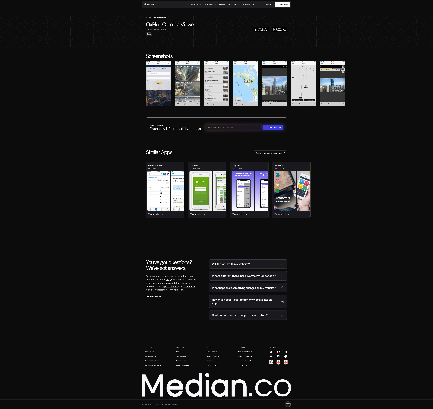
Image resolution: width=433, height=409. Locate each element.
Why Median (181, 356)
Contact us (242, 365)
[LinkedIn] (278, 356)
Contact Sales (282, 4)
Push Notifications (152, 361)
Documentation (172, 282)
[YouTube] (271, 356)
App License (212, 361)
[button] (196, 4)
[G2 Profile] (285, 356)
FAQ (168, 279)
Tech (149, 34)
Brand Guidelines (182, 365)
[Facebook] (285, 351)
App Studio (149, 352)
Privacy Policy (212, 365)
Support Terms (213, 356)
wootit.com (279, 168)
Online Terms (212, 352)
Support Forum (170, 286)
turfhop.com (195, 168)
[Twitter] (271, 351)
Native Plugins (150, 356)
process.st (152, 168)
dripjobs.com (237, 168)
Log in (268, 4)
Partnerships (181, 361)
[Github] (278, 351)
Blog (177, 352)
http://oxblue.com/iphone (156, 29)
